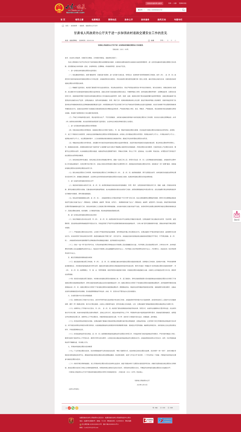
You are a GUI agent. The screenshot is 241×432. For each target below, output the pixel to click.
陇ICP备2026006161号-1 (111, 424)
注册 (175, 3)
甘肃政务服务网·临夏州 (154, 3)
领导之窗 (79, 19)
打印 (163, 408)
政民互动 (162, 19)
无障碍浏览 (182, 3)
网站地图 (128, 421)
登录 (169, 3)
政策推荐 (74, 26)
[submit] (183, 10)
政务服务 (145, 19)
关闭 (171, 408)
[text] (162, 10)
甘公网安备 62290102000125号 (91, 424)
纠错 (156, 408)
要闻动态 (112, 19)
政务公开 (129, 19)
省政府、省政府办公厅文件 (89, 26)
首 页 (63, 19)
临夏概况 (96, 19)
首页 (66, 26)
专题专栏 (178, 19)
